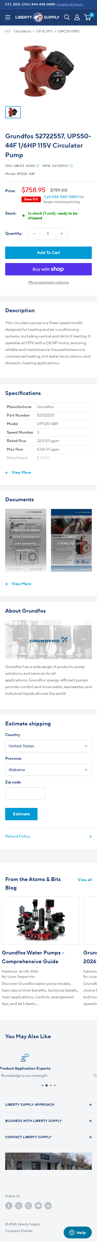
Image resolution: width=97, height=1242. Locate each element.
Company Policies (19, 1231)
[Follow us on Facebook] (8, 1205)
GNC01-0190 (68, 31)
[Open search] (67, 17)
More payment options (48, 282)
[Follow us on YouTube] (38, 1205)
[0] (87, 17)
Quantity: (14, 233)
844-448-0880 (43, 4)
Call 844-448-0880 (61, 197)
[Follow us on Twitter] (18, 1205)
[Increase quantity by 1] (61, 233)
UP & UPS (44, 31)
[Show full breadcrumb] (9, 31)
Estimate (21, 814)
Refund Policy (17, 836)
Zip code (13, 782)
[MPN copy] (71, 165)
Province (13, 758)
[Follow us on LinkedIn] (48, 1205)
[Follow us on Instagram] (28, 1205)
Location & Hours (70, 4)
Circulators (22, 31)
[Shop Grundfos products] (48, 639)
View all (85, 879)
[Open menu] (7, 17)
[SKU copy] (38, 165)
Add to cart (48, 252)
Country (12, 734)
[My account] (77, 17)
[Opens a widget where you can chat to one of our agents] (77, 1233)
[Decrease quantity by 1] (34, 233)
